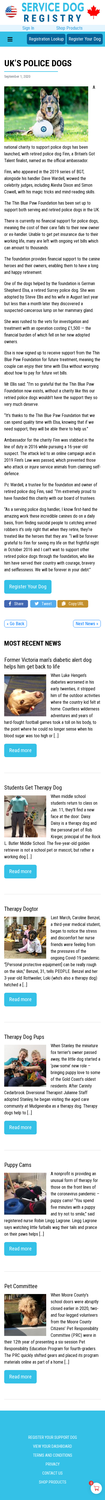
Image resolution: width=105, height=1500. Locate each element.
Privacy (53, 1464)
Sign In (28, 28)
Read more (20, 750)
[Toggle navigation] (10, 39)
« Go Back (15, 623)
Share (18, 603)
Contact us (52, 1473)
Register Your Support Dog (52, 1437)
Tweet (46, 603)
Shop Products (69, 28)
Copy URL (76, 603)
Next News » (87, 623)
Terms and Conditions (52, 1455)
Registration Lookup (46, 39)
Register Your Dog (85, 39)
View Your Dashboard (52, 1446)
